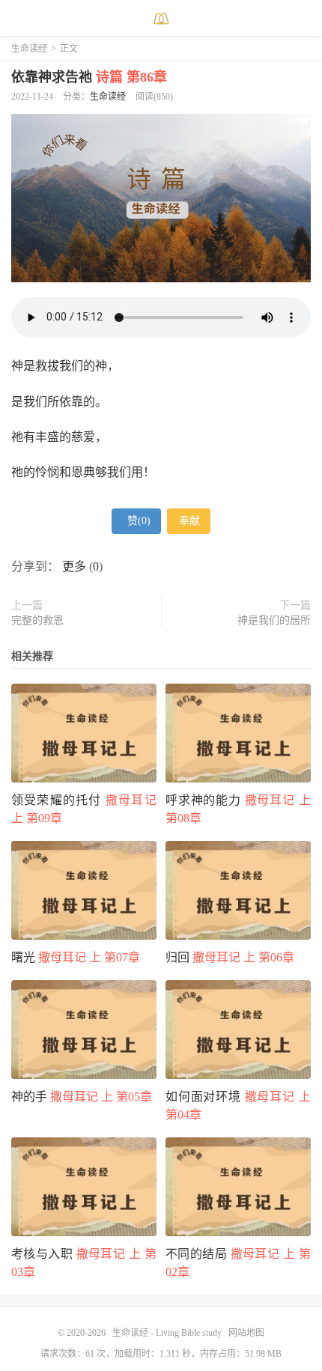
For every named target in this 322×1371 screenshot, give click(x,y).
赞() (139, 520)
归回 (229, 957)
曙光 (75, 957)
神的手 (81, 1096)
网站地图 (246, 1333)
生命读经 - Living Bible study (161, 18)
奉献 (189, 520)
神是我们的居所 (274, 620)
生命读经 (29, 48)
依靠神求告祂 (89, 77)
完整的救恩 (37, 620)
